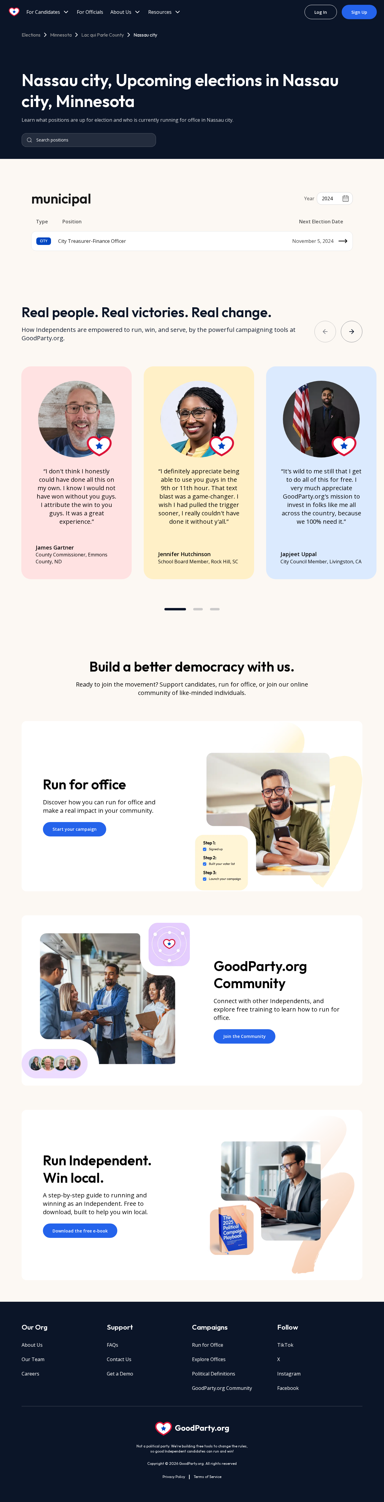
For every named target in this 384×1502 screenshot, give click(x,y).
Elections (31, 35)
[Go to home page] (14, 12)
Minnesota (61, 35)
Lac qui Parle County (102, 35)
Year (309, 198)
